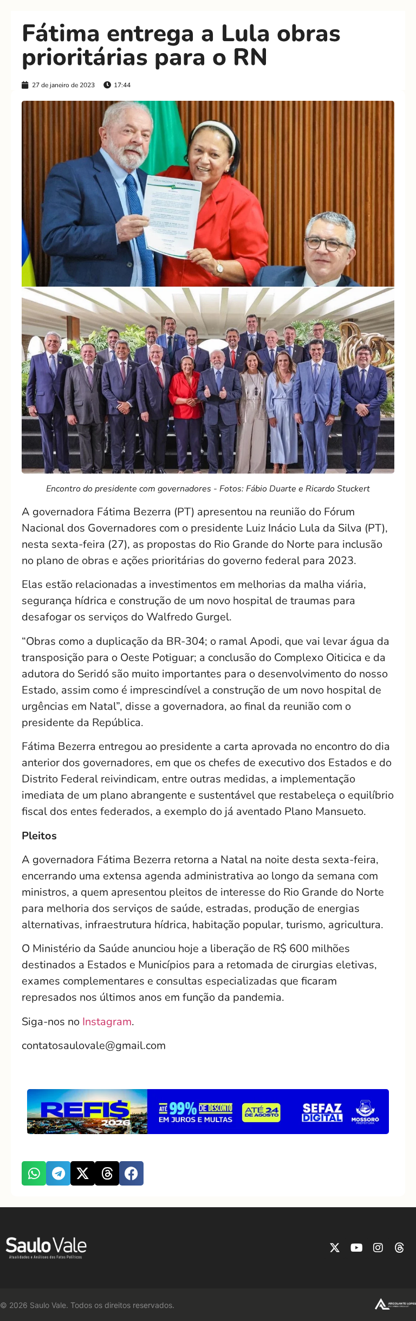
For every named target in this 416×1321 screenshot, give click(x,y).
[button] (34, 1173)
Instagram (107, 1021)
